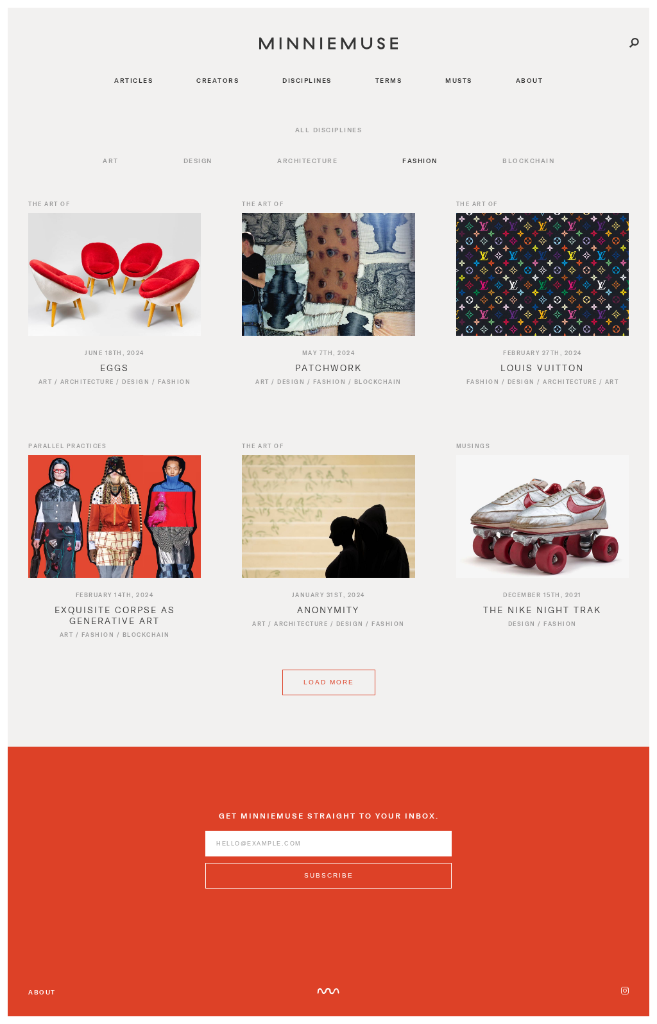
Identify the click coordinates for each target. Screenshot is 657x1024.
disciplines (307, 80)
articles (133, 80)
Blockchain (528, 160)
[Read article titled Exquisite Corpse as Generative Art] (114, 516)
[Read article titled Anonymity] (328, 516)
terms (388, 80)
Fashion (420, 160)
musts (458, 80)
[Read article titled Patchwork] (328, 274)
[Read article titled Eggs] (114, 274)
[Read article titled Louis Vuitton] (542, 274)
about (529, 80)
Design (197, 160)
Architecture (307, 160)
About (42, 992)
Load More (328, 682)
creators (217, 80)
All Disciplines (329, 130)
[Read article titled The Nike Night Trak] (542, 516)
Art (111, 160)
